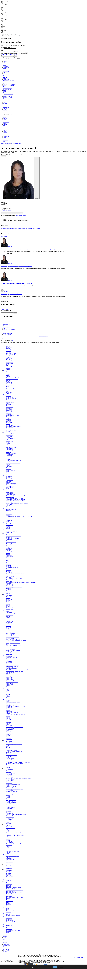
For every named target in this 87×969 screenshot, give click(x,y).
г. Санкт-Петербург (11, 453)
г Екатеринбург (10, 433)
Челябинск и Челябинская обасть (14, 887)
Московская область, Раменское (13, 650)
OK (55, 967)
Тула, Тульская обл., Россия (12, 851)
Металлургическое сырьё (9, 80)
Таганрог (9, 826)
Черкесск (8, 899)
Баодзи (8, 374)
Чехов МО (9, 903)
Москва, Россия (10, 644)
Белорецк (9, 383)
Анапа (8, 355)
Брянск (8, 393)
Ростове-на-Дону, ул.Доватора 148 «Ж (15, 763)
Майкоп (8, 616)
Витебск (8, 404)
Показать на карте (23, 220)
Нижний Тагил (10, 672)
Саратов (9, 783)
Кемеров (8, 547)
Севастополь (9, 790)
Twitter (4, 102)
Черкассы (8, 898)
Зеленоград (9, 519)
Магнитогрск (9, 615)
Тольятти (9, 845)
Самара (8, 772)
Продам (13, 143)
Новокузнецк (9, 677)
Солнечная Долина (11, 807)
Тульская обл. (9, 852)
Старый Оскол (10, 817)
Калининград (9, 537)
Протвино (8, 734)
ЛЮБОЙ (8, 606)
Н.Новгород (9, 656)
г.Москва (8, 458)
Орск (7, 697)
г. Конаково (9, 439)
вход (4, 73)
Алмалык (8, 351)
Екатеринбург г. (10, 497)
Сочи (7, 812)
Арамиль (8, 359)
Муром (8, 652)
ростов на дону (10, 758)
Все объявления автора (20, 215)
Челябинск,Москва (11, 893)
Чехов (8, 902)
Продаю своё (9, 733)
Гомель (8, 467)
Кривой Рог (9, 588)
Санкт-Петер (9, 775)
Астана (8, 365)
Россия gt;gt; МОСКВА (11, 750)
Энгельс (8, 923)
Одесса (8, 691)
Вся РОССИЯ (9, 422)
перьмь (8, 710)
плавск (8, 716)
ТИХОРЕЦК (9, 842)
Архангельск (9, 363)
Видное (8, 403)
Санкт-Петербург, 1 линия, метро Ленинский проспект (19, 778)
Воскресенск (9, 418)
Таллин (8, 829)
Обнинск (8, 689)
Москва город (10, 634)
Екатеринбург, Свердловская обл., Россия (16, 500)
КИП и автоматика (7, 88)
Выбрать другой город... (12, 430)
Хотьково (8, 877)
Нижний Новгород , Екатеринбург (14, 671)
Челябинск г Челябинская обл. (13, 888)
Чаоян (8, 882)
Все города (9, 420)
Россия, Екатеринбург (11, 755)
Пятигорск (9, 739)
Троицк (8, 847)
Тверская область (10, 837)
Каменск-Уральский (11, 542)
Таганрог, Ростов (10, 828)
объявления (6, 67)
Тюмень (8, 853)
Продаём (5, 77)
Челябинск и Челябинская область (14, 890)
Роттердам (9, 766)
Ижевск (8, 526)
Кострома (9, 572)
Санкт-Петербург (11, 776)
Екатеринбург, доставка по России (14, 498)
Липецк (8, 596)
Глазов (8, 464)
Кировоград (9, 555)
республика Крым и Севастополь (14, 744)
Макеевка (8, 617)
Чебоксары (9, 884)
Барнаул (8, 376)
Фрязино (8, 867)
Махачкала (9, 622)
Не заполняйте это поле (6, 47)
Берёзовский (9, 385)
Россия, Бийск (9, 752)
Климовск (8, 559)
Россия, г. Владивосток (12, 753)
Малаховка (9, 618)
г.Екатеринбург (10, 456)
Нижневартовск (10, 667)
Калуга (8, 540)
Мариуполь (9, 621)
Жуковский (9, 510)
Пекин (8, 700)
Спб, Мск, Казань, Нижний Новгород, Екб (16, 814)
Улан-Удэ (8, 857)
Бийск (8, 386)
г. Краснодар (9, 441)
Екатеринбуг (9, 493)
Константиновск (10, 568)
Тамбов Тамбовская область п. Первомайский (17, 832)
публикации (6, 107)
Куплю (2, 318)
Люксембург (9, 609)
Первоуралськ (9, 703)
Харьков (8, 874)
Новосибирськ (10, 683)
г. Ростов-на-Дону (10, 450)
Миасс (8, 623)
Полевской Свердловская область (14, 725)
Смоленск (9, 803)
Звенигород (9, 517)
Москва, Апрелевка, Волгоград (13, 639)
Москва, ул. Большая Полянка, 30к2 (14, 645)
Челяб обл (8, 885)
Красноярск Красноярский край (14, 587)
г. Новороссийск (10, 448)
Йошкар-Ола (9, 532)
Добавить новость (7, 96)
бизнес (4, 65)
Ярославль (9, 929)
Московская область (11, 649)
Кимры (8, 553)
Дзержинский (9, 480)
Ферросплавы (6, 81)
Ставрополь (9, 815)
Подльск (8, 722)
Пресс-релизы (6, 945)
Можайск (8, 628)
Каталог (5, 939)
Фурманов (9, 868)
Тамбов (8, 831)
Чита (7, 905)
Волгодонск (9, 410)
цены (4, 123)
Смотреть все (4, 236)
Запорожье (9, 514)
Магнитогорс (9, 612)
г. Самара (8, 452)
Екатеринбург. (9, 504)
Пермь (8, 708)
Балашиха (8, 372)
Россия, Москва (10, 756)
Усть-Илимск (9, 862)
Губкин (8, 472)
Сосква (8, 809)
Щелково (8, 914)
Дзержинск (9, 478)
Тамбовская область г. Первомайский (15, 834)
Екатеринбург (10, 494)
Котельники (9, 574)
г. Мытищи (9, 446)
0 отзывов (19, 154)
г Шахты (8, 437)
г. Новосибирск (10, 449)
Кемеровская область (11, 549)
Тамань (8, 830)
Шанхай (8, 908)
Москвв (8, 646)
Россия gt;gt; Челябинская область (14, 751)
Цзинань (8, 880)
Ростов (8, 757)
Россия (4, 90)
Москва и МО (9, 635)
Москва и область (10, 638)
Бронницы (9, 392)
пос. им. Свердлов (10, 728)
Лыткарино (9, 602)
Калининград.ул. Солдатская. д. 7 (14, 538)
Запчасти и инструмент (8, 85)
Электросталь (9, 919)
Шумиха (8, 912)
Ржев (7, 746)
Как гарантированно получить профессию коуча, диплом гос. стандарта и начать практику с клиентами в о (33, 249)
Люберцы (9, 605)
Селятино (8, 792)
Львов (8, 604)
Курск (8, 593)
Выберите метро (10, 427)
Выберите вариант (10, 425)
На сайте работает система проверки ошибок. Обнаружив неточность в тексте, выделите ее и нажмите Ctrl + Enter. (41, 962)
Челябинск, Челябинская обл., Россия (15, 892)
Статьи (5, 937)
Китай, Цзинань (10, 556)
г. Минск (8, 442)
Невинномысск (10, 661)
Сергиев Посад (10, 794)
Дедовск (8, 477)
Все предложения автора (19, 228)
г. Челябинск (9, 454)
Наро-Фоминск (10, 658)
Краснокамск (9, 583)
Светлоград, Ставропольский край (14, 789)
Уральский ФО (10, 859)
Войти (26, 53)
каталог (5, 63)
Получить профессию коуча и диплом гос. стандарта (16, 266)
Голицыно (9, 466)
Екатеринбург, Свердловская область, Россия (17, 503)
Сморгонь (8, 804)
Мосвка (8, 629)
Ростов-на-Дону (10, 759)
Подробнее (60, 967)
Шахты (8, 909)
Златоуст (8, 521)
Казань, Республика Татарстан (13, 536)
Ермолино (9, 506)
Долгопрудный (10, 486)
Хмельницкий (9, 876)
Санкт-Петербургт (10, 779)
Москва (9, 632)
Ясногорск (9, 931)
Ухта (7, 863)
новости (5, 61)
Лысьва (8, 601)
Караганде (9, 544)
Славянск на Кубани (11, 801)
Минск (8, 626)
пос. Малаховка (10, 729)
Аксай (8, 348)
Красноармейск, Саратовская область (15, 578)
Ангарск (8, 357)
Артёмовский (9, 362)
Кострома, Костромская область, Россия (15, 573)
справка (5, 68)
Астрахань (9, 366)
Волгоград (9, 409)
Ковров (8, 562)
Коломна (8, 564)
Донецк (8, 488)
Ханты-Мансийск (10, 871)
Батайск (8, 381)
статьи (4, 62)
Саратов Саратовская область (13, 784)
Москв (8, 630)
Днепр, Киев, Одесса (11, 483)
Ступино (8, 820)
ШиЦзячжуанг (10, 910)
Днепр (8, 482)
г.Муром (8, 459)
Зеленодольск (9, 520)
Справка (5, 946)
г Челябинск (9, 435)
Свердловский (10, 787)
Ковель (8, 561)
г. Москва (9, 443)
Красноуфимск (10, 584)
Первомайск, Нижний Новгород (14, 702)
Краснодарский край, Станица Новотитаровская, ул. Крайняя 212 (21, 582)
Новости (5, 936)
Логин (2, 49)
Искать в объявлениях (6, 311)
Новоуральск (9, 684)
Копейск (8, 570)
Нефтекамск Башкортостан (12, 665)
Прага (8, 730)
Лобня (8, 598)
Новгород (8, 674)
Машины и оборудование (9, 84)
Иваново (8, 523)
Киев (8, 550)
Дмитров (8, 481)
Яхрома (8, 932)
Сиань (8, 797)
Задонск (8, 512)
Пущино (8, 738)
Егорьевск (9, 491)
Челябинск (9, 886)
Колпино (8, 565)
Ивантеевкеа (9, 525)
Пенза (8, 701)
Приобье (8, 731)
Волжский (9, 411)
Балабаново (9, 371)
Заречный (8, 515)
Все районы (9, 421)
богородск (9, 390)
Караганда (9, 543)
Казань (8, 534)
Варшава (8, 396)
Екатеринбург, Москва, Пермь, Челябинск (16, 499)
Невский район (10, 662)
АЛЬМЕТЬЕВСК (10, 354)
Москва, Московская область (13, 643)
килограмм (9, 551)
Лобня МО (9, 599)
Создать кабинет (4, 54)
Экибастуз (9, 918)
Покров (8, 724)
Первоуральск (10, 705)
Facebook (5, 101)
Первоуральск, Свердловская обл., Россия (16, 706)
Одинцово (9, 693)
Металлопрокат (6, 79)
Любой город (9, 607)
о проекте (5, 72)
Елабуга (8, 505)
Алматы (8, 352)
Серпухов (8, 796)
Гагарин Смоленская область (13, 463)
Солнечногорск (10, 808)
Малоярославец (10, 620)
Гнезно (8, 465)
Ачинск (8, 368)
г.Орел (8, 461)
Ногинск (8, 685)
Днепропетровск (10, 484)
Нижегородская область (12, 666)
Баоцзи (8, 375)
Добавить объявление (8, 94)
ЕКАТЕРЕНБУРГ (10, 492)
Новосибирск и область (12, 682)
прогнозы (5, 124)
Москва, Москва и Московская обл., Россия (17, 640)
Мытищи (9, 654)
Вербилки (8, 400)
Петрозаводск (9, 711)
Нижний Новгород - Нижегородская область (17, 669)
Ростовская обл (10, 764)
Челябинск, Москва (11, 891)
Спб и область (9, 813)
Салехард (8, 770)
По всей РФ (9, 719)
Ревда (8, 742)
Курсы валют (6, 950)
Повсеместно (9, 721)
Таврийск (8, 825)
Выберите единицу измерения (13, 426)
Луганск (8, 600)
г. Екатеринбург (10, 438)
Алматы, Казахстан (11, 353)
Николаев (8, 673)
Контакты (5, 951)
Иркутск (8, 527)
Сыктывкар (9, 823)
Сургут (8, 822)
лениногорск (9, 595)
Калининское (9, 539)
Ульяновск (9, 858)
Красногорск (9, 579)
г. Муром (8, 444)
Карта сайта (6, 949)
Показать (16, 51)
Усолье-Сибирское (10, 860)
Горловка (8, 469)
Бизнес (4, 940)
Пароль (2, 50)
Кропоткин (9, 589)
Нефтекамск (9, 663)
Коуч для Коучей (7, 210)
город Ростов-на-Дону (11, 470)
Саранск (8, 781)
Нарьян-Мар (9, 660)
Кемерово (9, 548)
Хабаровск (9, 870)
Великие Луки (10, 397)
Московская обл (10, 648)
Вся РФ (8, 424)
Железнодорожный (11, 509)
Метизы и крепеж (7, 86)
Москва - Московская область (13, 633)
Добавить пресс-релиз (8, 98)
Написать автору (19, 213)
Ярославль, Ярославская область (14, 930)
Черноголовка (9, 901)
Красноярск (9, 585)
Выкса (8, 431)
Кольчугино (9, 566)
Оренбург (9, 696)
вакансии (5, 66)
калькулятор (6, 71)
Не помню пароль (12, 54)
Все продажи (29, 228)
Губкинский (9, 473)
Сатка (8, 785)
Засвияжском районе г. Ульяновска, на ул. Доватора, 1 (19, 516)
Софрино (8, 811)
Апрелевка (9, 358)
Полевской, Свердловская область (14, 727)
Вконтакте (5, 103)
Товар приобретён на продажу (13, 843)
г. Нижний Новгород (11, 447)
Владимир (9, 408)
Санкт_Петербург (10, 774)
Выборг (8, 428)
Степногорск (9, 818)
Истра (8, 528)
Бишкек (8, 387)
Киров (8, 554)
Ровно (8, 747)
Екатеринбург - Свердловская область (15, 495)
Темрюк (8, 840)
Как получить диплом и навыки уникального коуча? (16, 283)
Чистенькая (9, 904)
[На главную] (10, 35)
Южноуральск (9, 925)
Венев (8, 399)
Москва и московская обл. (12, 637)
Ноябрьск (8, 686)
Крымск (8, 590)
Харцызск (8, 873)
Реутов (8, 745)
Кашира (8, 545)
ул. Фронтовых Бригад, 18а (12, 856)
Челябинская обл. (10, 895)
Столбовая (9, 819)
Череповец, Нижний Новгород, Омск (15, 897)
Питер (8, 713)
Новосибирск (10, 680)
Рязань (8, 767)
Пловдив (8, 717)
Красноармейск (10, 577)
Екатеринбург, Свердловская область (15, 501)
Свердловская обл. (11, 786)
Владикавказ (9, 407)
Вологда (8, 413)
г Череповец (9, 436)
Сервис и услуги (7, 89)
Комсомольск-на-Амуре (12, 567)
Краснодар (9, 581)
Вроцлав (8, 419)
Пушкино (8, 736)
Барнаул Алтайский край (12, 379)
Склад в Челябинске (11, 800)
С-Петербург (9, 769)
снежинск (8, 806)
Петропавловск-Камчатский (13, 712)
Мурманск (9, 651)
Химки (8, 875)
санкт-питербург (10, 780)
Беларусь (5, 91)
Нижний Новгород (11, 668)
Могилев (8, 627)
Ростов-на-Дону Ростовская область (14, 761)
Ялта (7, 927)
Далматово (9, 476)
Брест (7, 391)
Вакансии (5, 942)
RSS (13, 340)
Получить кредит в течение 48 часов (11, 294)
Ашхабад (8, 369)
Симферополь (9, 798)
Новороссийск (10, 679)
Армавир (9, 360)
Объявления (7, 143)
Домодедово (9, 487)
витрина (5, 110)
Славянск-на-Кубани (11, 802)
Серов (8, 795)
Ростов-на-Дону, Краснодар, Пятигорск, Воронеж (18, 762)
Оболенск (8, 690)
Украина (5, 92)
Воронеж (9, 416)
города (8, 471)
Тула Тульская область (11, 849)
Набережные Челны (11, 657)
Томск (8, 846)
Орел (8, 695)
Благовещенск (10, 388)
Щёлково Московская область (13, 915)
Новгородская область (11, 675)
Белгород (9, 382)
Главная (2, 143)
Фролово (8, 865)
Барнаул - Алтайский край (12, 377)
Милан (8, 624)
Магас (8, 611)
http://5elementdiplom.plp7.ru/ (12, 217)
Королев (8, 571)
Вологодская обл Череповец (13, 415)
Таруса (8, 836)
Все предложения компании (7, 228)
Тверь (8, 839)
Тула (7, 848)
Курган (8, 592)
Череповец (9, 896)
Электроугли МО (10, 921)
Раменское (9, 741)
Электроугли (9, 920)
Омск (8, 694)
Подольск (9, 723)
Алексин (8, 349)
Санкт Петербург (10, 773)
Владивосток (9, 405)
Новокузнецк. (9, 678)
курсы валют (6, 69)
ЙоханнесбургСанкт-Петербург (13, 531)
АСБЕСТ (8, 364)
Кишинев (8, 557)
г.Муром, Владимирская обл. (13, 460)
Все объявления (7, 75)
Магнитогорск (10, 613)
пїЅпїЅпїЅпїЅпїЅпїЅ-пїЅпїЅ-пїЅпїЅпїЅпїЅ (15, 714)
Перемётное (9, 707)
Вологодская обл (10, 414)
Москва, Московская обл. (12, 641)
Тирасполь (9, 841)
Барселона (9, 380)
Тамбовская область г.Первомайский (15, 835)
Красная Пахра (10, 576)
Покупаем (5, 78)
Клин (7, 560)
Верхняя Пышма (10, 402)
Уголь (4, 83)
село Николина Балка (11, 791)
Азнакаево (9, 347)
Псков (8, 735)
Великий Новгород (11, 398)
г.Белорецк (9, 455)
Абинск (8, 346)
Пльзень (8, 718)
